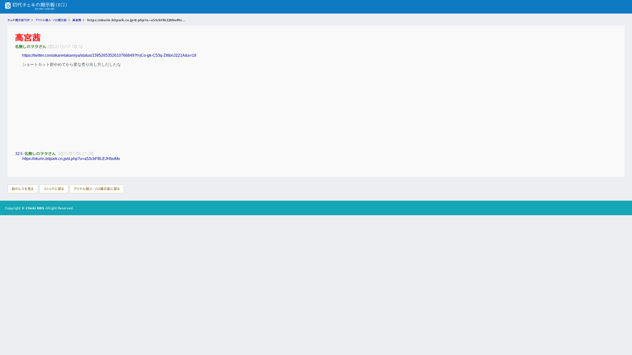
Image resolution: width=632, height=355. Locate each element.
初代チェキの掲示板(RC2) (36, 6)
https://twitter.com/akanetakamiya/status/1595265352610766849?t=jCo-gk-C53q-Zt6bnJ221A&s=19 (109, 55)
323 (18, 153)
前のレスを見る (23, 189)
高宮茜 (28, 38)
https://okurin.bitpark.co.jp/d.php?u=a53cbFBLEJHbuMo (71, 159)
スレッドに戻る (53, 189)
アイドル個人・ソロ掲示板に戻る (97, 189)
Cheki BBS (35, 208)
